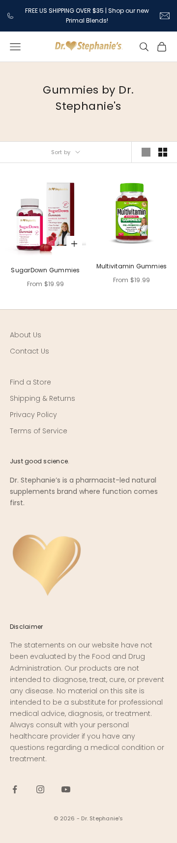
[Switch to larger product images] (146, 152)
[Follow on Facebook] (15, 789)
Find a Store (30, 382)
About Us (25, 335)
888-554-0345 (10, 16)
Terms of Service (38, 431)
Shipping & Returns (42, 398)
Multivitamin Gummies (131, 266)
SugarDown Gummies (45, 270)
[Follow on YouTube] (66, 789)
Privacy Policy (33, 415)
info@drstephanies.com (165, 16)
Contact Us (29, 351)
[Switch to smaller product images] (162, 152)
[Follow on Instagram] (40, 789)
